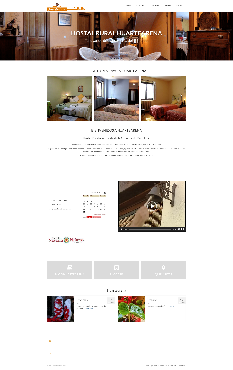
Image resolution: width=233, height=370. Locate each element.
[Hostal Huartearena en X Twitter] (50, 341)
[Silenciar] (178, 229)
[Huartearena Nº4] (163, 98)
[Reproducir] (121, 229)
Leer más (89, 309)
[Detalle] (131, 309)
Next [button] (183, 98)
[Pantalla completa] (182, 229)
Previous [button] (49, 98)
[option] (69, 98)
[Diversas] (60, 309)
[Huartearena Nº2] (69, 98)
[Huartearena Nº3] (116, 98)
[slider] (150, 229)
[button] (152, 206)
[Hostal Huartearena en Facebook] (50, 354)
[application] (152, 206)
